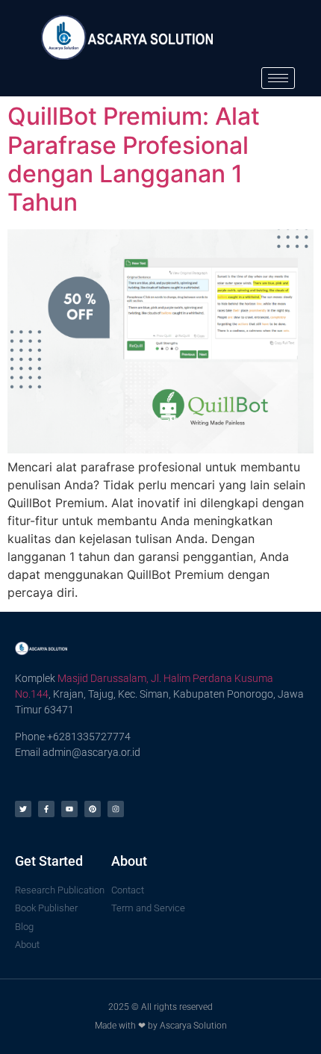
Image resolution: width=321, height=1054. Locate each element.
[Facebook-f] (46, 809)
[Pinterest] (92, 809)
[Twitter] (23, 809)
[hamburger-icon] (278, 78)
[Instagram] (115, 809)
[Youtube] (69, 809)
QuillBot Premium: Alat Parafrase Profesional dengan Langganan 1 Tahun (133, 159)
